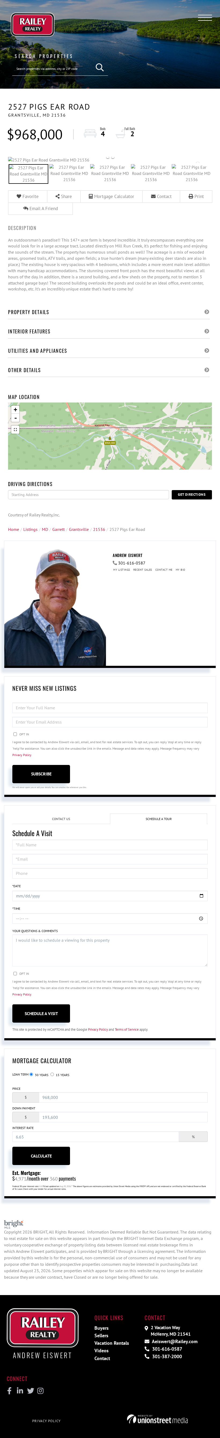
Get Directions (192, 494)
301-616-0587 (131, 563)
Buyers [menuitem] (101, 1328)
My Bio (180, 569)
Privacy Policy (21, 755)
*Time (16, 909)
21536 (99, 529)
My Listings (121, 569)
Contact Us (61, 819)
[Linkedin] (20, 1391)
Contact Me (164, 569)
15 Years (62, 1075)
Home (13, 529)
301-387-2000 (166, 1356)
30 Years (41, 1075)
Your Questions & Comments (35, 931)
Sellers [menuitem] (101, 1335)
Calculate (41, 1156)
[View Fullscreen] (15, 430)
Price (16, 1089)
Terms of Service (127, 1029)
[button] (100, 67)
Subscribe (41, 773)
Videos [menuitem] (101, 1350)
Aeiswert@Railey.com (174, 1341)
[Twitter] (30, 1391)
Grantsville (79, 529)
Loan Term (20, 1074)
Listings (30, 529)
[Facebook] (9, 1391)
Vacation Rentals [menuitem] (111, 1343)
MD (45, 529)
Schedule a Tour (159, 819)
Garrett (58, 529)
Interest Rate (23, 1128)
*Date (16, 886)
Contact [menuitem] (102, 1358)
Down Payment (23, 1108)
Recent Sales (142, 569)
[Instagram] (40, 1391)
